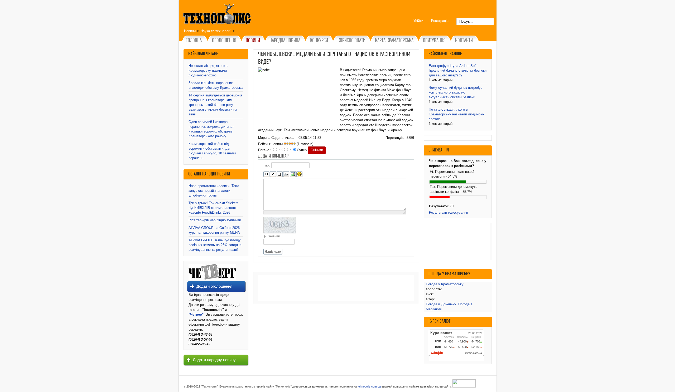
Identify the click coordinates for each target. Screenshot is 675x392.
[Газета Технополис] (212, 279)
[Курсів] (273, 174)
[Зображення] (293, 174)
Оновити (273, 236)
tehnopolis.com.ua (369, 386)
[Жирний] (266, 174)
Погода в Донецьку (441, 304)
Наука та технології (216, 31)
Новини (190, 31)
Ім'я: (266, 165)
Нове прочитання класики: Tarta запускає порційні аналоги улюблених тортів (214, 190)
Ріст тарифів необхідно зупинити (215, 220)
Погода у (445, 284)
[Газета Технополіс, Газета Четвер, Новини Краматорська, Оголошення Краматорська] (217, 15)
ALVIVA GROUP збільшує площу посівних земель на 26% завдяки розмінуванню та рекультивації (215, 245)
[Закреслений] (286, 174)
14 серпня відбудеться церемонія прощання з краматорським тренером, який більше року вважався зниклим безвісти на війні (215, 104)
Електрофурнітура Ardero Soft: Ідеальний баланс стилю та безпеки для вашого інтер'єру (457, 70)
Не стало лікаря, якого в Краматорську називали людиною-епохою (208, 70)
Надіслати (273, 251)
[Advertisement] (336, 288)
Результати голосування (448, 212)
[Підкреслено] (280, 174)
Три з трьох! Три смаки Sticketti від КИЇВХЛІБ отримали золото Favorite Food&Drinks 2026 (214, 207)
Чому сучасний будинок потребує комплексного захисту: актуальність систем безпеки (456, 92)
